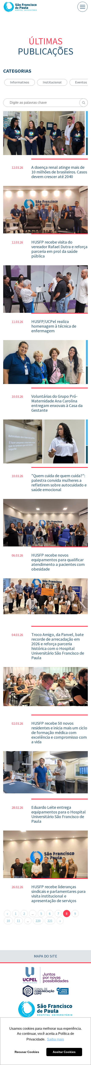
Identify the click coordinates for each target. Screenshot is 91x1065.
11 (18, 921)
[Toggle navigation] (82, 7)
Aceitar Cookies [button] (64, 1052)
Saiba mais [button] (55, 1039)
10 (8, 921)
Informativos (19, 82)
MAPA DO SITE (45, 956)
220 (38, 921)
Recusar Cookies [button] (27, 1052)
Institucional (52, 82)
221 (49, 921)
